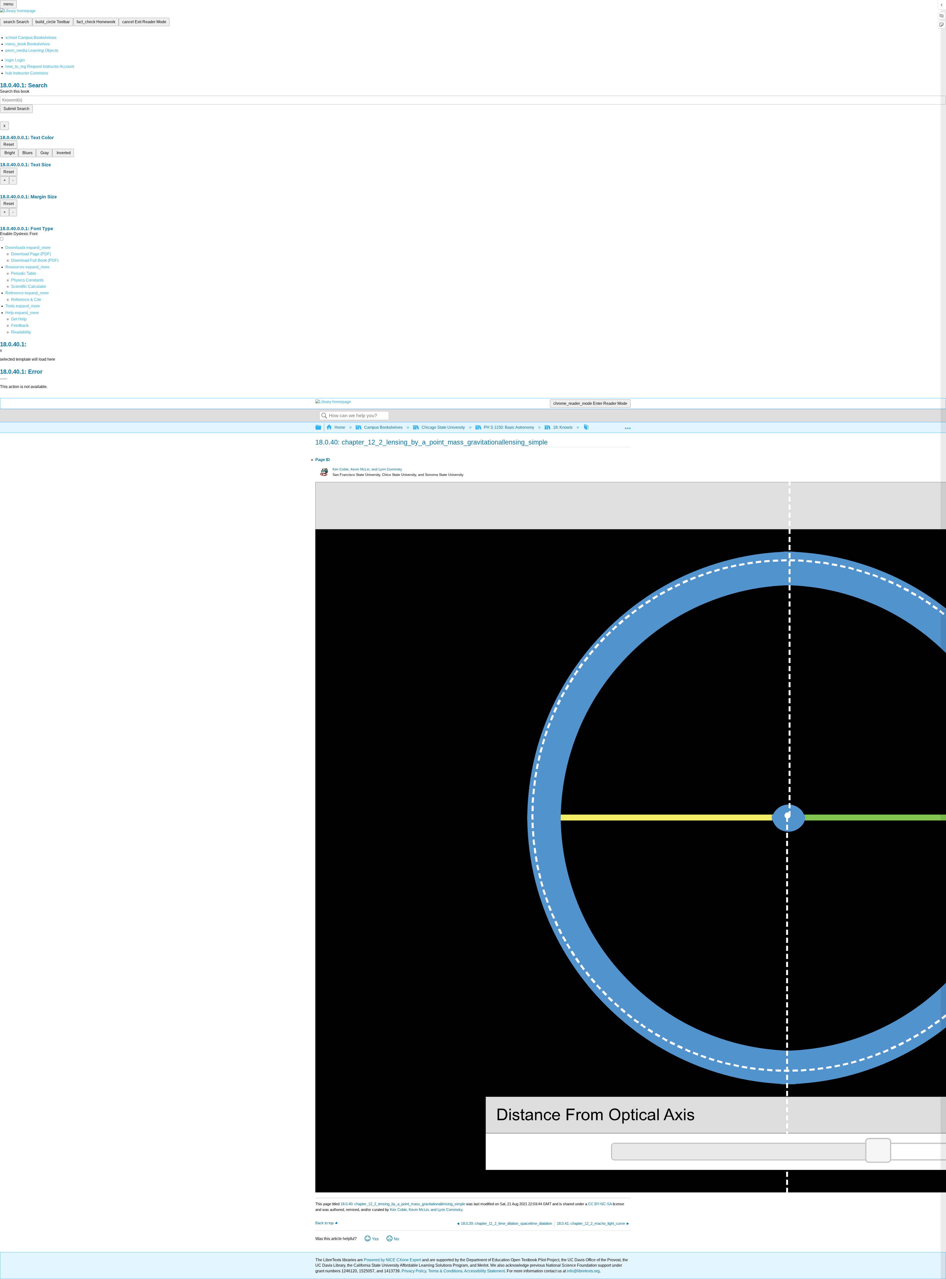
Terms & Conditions (445, 1271)
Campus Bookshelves (383, 427)
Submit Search (16, 109)
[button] (20, 325)
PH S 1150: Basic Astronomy (509, 427)
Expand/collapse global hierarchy (321, 427)
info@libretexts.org (583, 1271)
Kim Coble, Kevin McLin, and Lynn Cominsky (367, 469)
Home (340, 427)
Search (324, 416)
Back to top (324, 1223)
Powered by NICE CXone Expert (393, 1260)
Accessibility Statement (484, 1271)
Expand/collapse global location (628, 426)
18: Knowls (563, 427)
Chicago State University (443, 427)
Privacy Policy (414, 1271)
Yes (375, 1239)
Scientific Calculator (28, 286)
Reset (8, 144)
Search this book (14, 91)
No (396, 1239)
